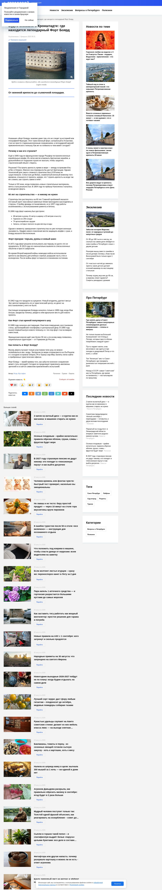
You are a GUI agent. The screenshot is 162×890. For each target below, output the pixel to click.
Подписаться (11, 20)
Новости (54, 10)
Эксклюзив (67, 10)
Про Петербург (96, 297)
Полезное (107, 10)
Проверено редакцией (18, 40)
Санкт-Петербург (93, 493)
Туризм (90, 504)
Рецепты (102, 499)
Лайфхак (106, 493)
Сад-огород (91, 499)
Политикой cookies (77, 885)
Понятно (117, 884)
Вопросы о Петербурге (87, 10)
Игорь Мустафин (20, 373)
